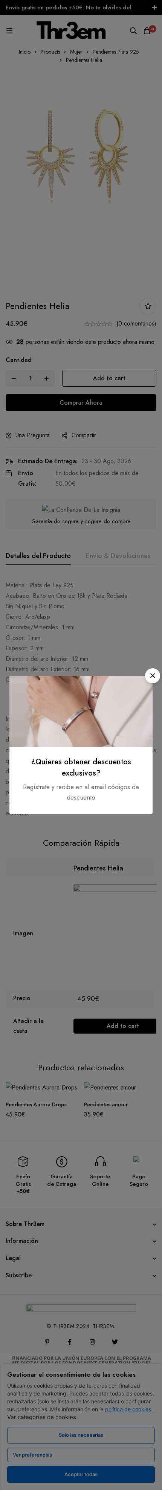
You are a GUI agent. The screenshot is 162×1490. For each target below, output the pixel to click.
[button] (152, 675)
